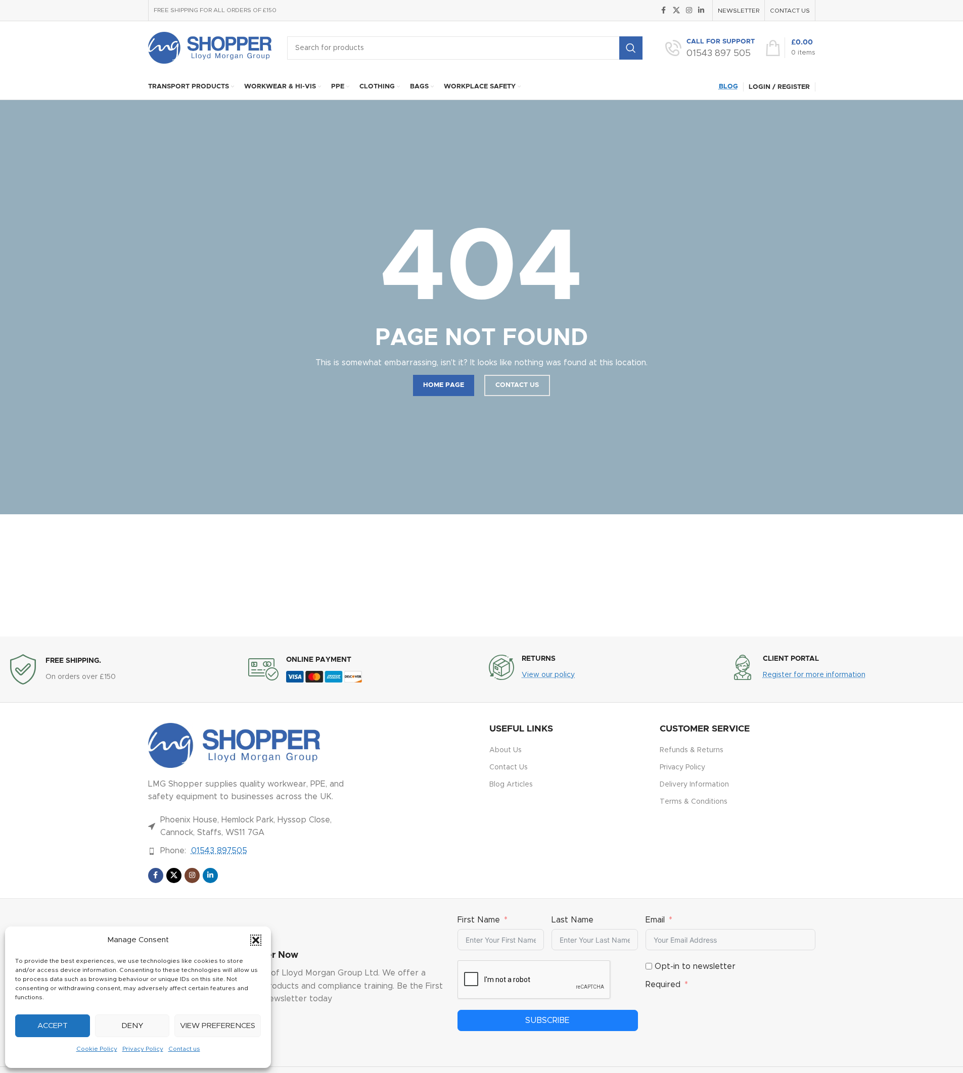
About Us (505, 750)
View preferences (217, 1026)
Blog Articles (511, 784)
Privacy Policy (142, 1049)
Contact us (184, 1049)
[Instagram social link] (689, 11)
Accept (52, 1026)
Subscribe (547, 1020)
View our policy (548, 674)
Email (655, 920)
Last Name (572, 920)
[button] (256, 940)
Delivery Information (694, 784)
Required (663, 985)
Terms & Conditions (693, 801)
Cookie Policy (96, 1049)
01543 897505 (219, 851)
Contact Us (508, 767)
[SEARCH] (631, 48)
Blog (728, 86)
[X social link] (676, 11)
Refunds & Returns (691, 750)
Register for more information (814, 674)
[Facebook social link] (664, 11)
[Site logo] (210, 47)
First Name (478, 920)
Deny (132, 1026)
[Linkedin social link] (701, 11)
